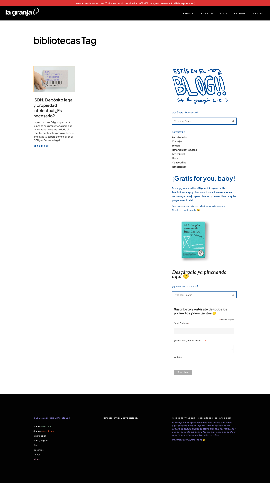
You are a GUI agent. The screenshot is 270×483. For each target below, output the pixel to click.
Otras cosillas (179, 162)
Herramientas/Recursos (184, 149)
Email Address (182, 323)
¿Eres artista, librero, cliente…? (190, 340)
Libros (175, 158)
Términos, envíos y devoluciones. (120, 418)
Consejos (177, 141)
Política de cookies (207, 418)
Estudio (176, 145)
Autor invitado (179, 137)
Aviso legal (225, 418)
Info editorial (178, 153)
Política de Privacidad (183, 418)
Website (178, 357)
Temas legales (179, 166)
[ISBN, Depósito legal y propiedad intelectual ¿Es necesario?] (54, 79)
